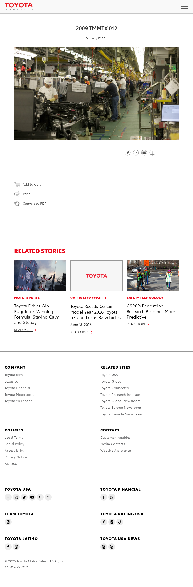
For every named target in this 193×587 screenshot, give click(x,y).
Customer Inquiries (115, 437)
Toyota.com (14, 374)
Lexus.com (13, 381)
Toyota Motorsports (20, 394)
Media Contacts (112, 443)
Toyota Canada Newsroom (121, 414)
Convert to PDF (34, 203)
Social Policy (14, 443)
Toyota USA (109, 374)
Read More (23, 329)
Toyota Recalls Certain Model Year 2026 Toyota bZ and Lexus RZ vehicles (95, 311)
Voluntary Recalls (88, 298)
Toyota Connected (114, 387)
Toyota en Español (19, 400)
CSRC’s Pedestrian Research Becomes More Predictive (151, 310)
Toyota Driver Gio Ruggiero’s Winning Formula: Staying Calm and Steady (36, 313)
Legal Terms (14, 437)
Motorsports (27, 297)
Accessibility (14, 450)
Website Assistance (115, 450)
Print (26, 193)
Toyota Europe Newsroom (120, 407)
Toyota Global (111, 381)
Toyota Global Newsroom (120, 400)
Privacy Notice (16, 457)
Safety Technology (145, 297)
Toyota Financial (17, 387)
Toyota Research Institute (120, 394)
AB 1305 (11, 463)
